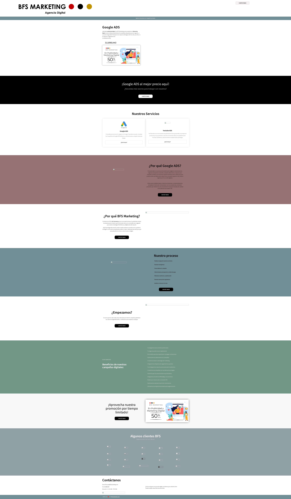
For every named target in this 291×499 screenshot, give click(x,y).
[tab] (123, 142)
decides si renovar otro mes (160, 283)
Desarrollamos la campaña (160, 268)
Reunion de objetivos (159, 264)
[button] (242, 3)
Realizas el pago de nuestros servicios (163, 261)
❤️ (111, 496)
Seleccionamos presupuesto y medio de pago (165, 272)
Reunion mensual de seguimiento (162, 279)
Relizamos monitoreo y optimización (162, 275)
